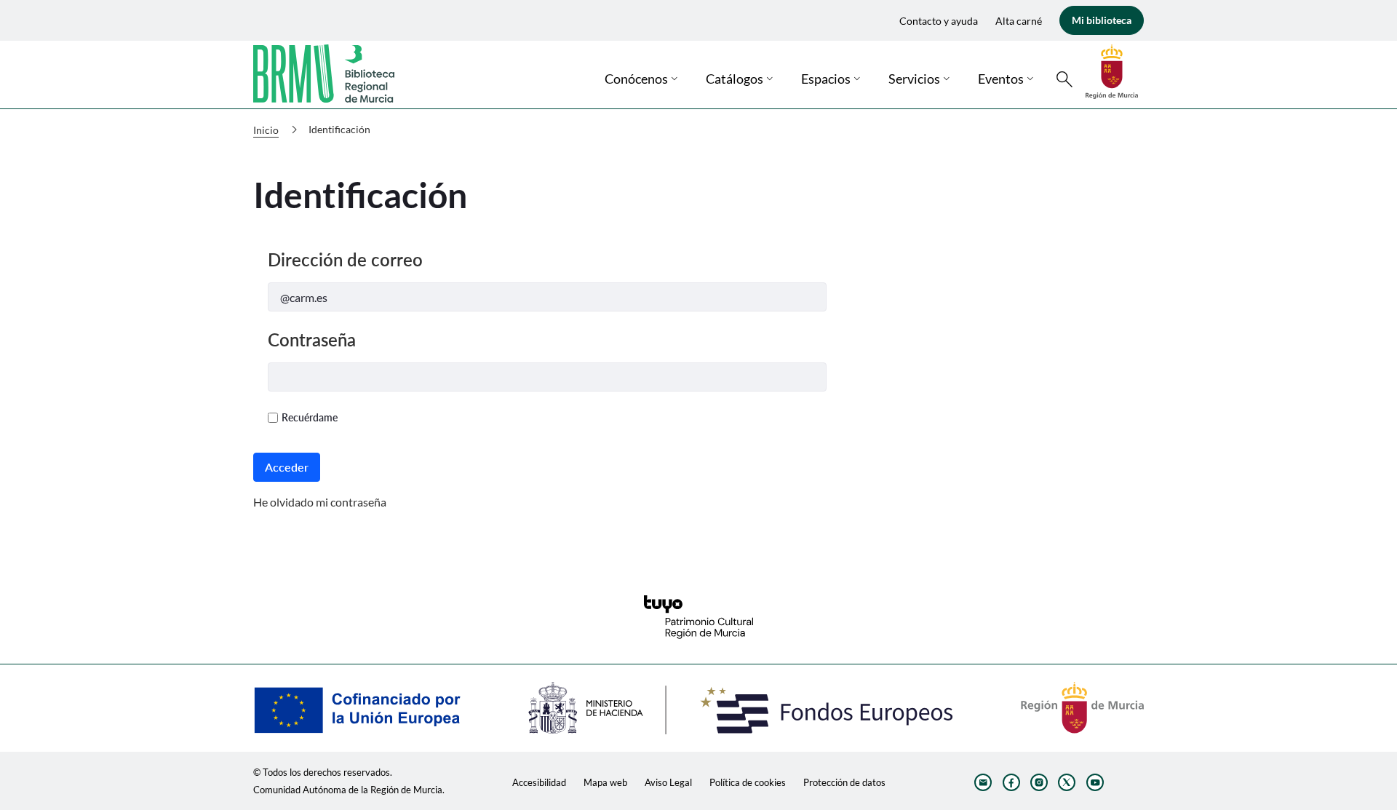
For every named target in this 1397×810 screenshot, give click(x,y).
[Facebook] (1011, 782)
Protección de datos (844, 782)
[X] (1066, 782)
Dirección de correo (345, 259)
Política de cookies (747, 782)
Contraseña (312, 339)
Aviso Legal (668, 782)
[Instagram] (1039, 782)
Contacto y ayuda (938, 21)
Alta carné (1018, 21)
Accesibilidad (539, 782)
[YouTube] (1095, 782)
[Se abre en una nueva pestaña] (1112, 70)
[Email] (983, 782)
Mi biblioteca (1101, 20)
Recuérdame (310, 417)
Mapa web (605, 782)
